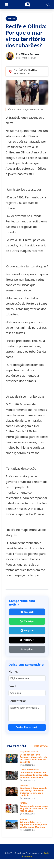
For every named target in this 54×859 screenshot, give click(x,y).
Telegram (28, 630)
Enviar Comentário (27, 727)
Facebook (28, 611)
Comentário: (17, 701)
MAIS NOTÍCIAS (41, 746)
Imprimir (28, 649)
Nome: (13, 671)
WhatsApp (29, 621)
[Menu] (6, 4)
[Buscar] (48, 4)
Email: (12, 686)
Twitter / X (28, 639)
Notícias (11, 18)
